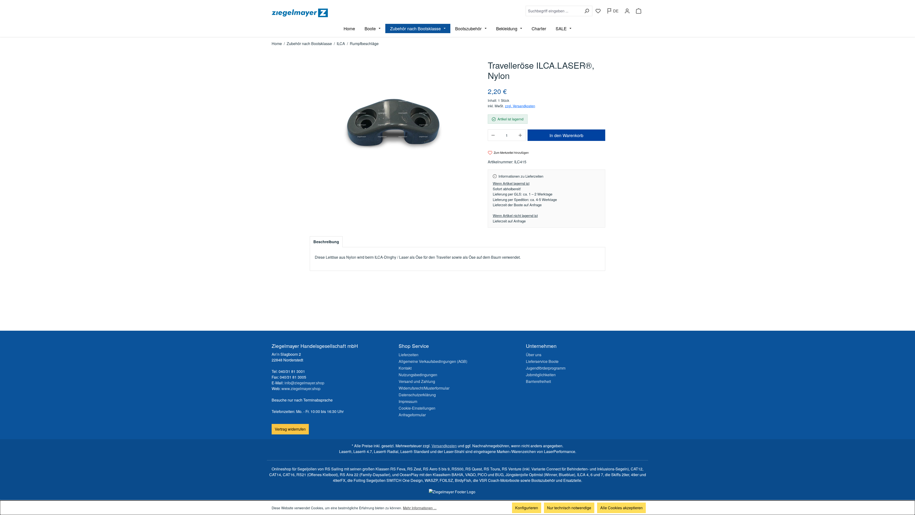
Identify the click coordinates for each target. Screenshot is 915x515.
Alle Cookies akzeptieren (621, 507)
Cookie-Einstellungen (417, 408)
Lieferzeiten (408, 354)
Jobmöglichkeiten (541, 374)
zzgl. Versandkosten (520, 105)
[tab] (326, 241)
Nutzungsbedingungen (418, 374)
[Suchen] (586, 11)
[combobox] (553, 11)
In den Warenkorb (566, 135)
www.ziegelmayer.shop (300, 388)
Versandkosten (444, 445)
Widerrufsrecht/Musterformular (424, 388)
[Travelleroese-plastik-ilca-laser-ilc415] (394, 123)
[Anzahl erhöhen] (520, 135)
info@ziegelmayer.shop (304, 383)
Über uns (533, 354)
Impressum (408, 401)
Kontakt (405, 368)
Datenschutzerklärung (417, 394)
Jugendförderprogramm (545, 368)
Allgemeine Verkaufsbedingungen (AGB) (433, 361)
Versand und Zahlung (417, 381)
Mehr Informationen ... (420, 507)
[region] (394, 123)
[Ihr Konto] (627, 11)
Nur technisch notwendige (569, 507)
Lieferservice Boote (542, 361)
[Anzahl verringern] (493, 135)
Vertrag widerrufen (290, 429)
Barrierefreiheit (538, 381)
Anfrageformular (412, 414)
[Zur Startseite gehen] (364, 13)
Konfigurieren (526, 507)
